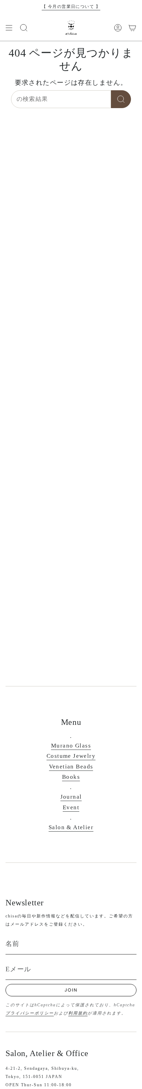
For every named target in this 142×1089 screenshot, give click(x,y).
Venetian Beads (71, 766)
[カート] (132, 28)
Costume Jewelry (71, 756)
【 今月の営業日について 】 (71, 6)
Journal (71, 796)
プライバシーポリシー (30, 1013)
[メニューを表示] (9, 28)
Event (71, 807)
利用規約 (78, 1013)
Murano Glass (71, 745)
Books (71, 777)
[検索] (121, 99)
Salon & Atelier (71, 827)
